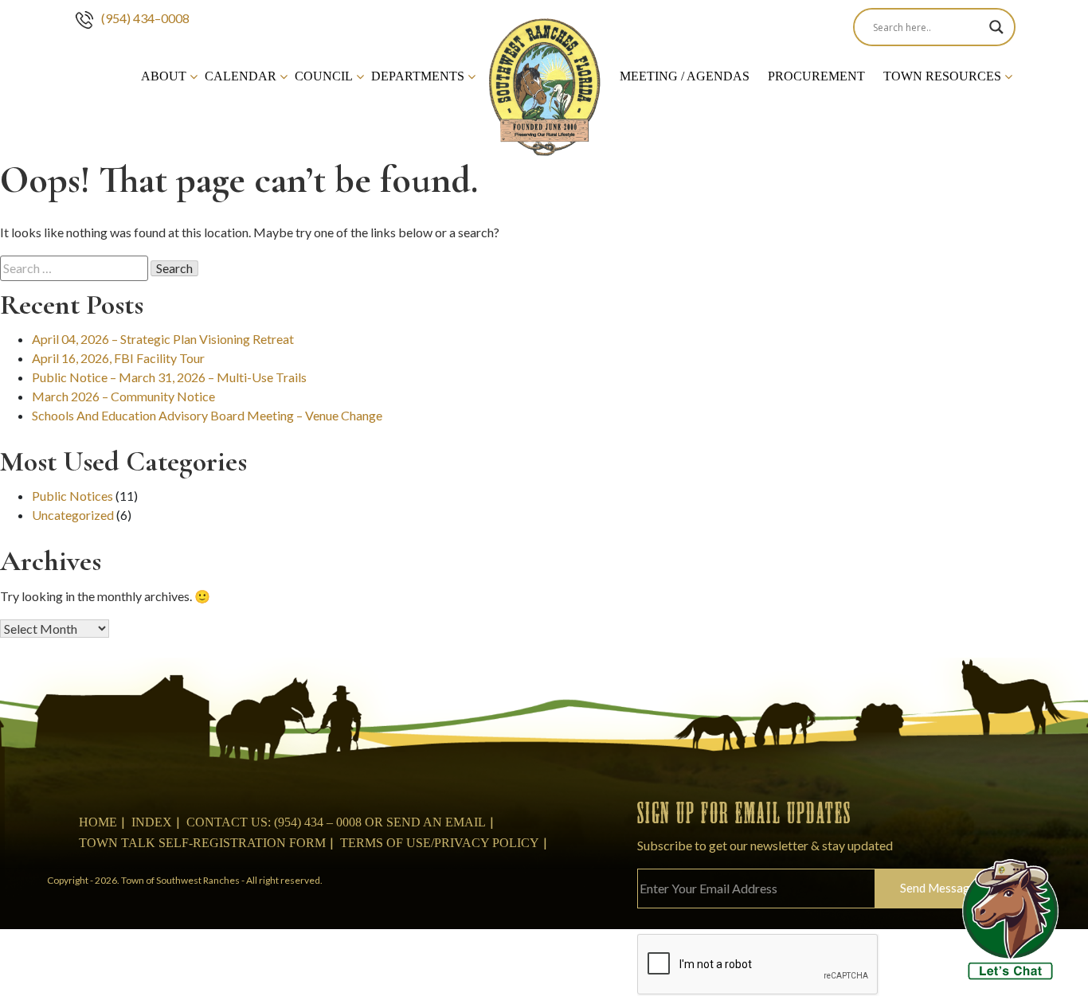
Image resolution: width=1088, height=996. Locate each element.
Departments (417, 76)
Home (98, 822)
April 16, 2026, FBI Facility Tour (118, 357)
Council (324, 76)
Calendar (240, 76)
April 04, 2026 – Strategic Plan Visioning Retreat (163, 338)
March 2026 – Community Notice (123, 396)
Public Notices (72, 495)
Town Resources (942, 76)
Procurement (816, 76)
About (163, 76)
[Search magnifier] (996, 27)
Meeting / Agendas (684, 76)
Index (151, 822)
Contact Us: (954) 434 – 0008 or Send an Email (336, 822)
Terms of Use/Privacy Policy (439, 843)
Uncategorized (73, 514)
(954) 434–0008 (145, 17)
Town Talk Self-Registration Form (202, 843)
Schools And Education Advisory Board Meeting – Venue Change (207, 415)
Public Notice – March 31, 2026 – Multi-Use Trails (169, 377)
